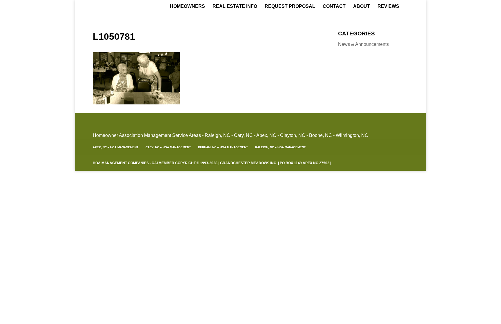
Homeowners (187, 6)
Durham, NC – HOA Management (223, 147)
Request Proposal (290, 6)
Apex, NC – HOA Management (115, 147)
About (361, 6)
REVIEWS (388, 6)
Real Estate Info (235, 6)
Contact (334, 6)
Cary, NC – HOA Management (168, 147)
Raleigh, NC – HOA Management (280, 147)
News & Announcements (363, 44)
